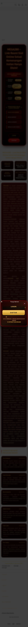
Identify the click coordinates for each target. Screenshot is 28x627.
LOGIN (13, 307)
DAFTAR (13, 313)
